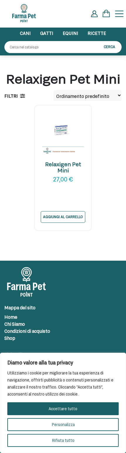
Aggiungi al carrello (63, 216)
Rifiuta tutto (63, 440)
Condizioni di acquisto (27, 331)
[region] (63, 403)
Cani (25, 33)
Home (10, 317)
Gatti (46, 33)
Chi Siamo (14, 324)
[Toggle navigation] (119, 14)
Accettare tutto (63, 408)
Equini (70, 33)
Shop (9, 338)
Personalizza (63, 424)
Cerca (109, 46)
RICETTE (97, 33)
